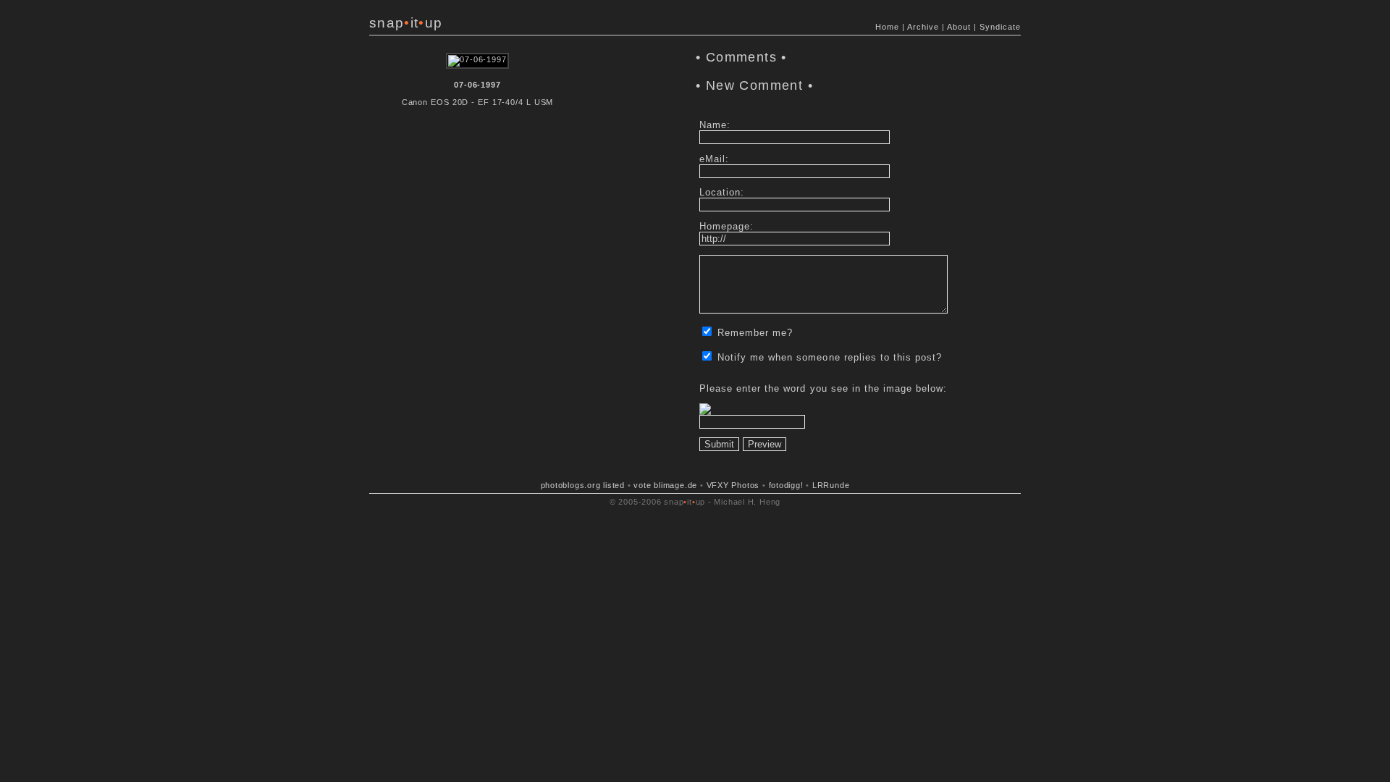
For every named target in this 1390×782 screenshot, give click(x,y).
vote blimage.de (665, 485)
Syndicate (1000, 26)
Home (887, 26)
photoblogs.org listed (583, 485)
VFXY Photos (733, 485)
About (959, 26)
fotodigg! (786, 485)
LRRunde (831, 485)
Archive (923, 26)
